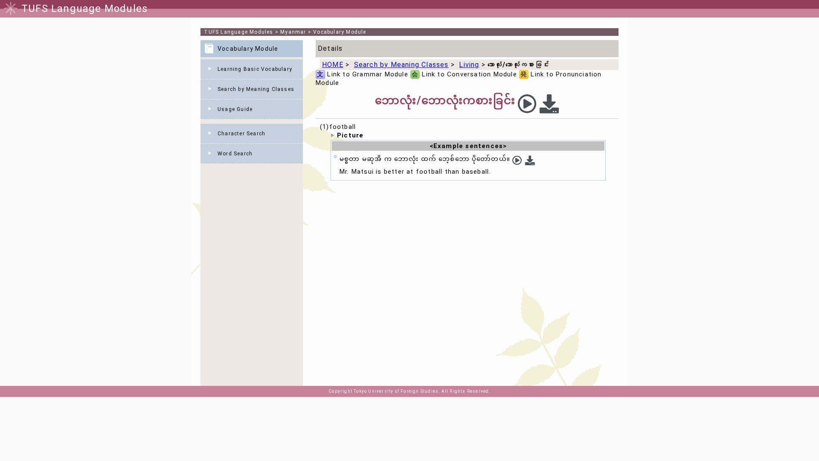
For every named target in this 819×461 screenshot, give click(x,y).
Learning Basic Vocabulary (255, 69)
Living (469, 65)
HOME (332, 65)
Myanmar (293, 32)
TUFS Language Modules (238, 32)
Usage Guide (235, 109)
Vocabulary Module (339, 32)
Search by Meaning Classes (256, 89)
